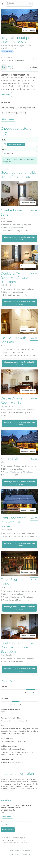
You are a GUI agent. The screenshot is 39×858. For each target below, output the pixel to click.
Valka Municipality (18, 838)
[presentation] (19, 144)
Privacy (10, 850)
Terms (17, 850)
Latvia (15, 48)
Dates (4, 140)
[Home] (2, 838)
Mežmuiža (5, 45)
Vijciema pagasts (18, 45)
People (4, 149)
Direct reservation (7, 51)
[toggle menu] (36, 4)
